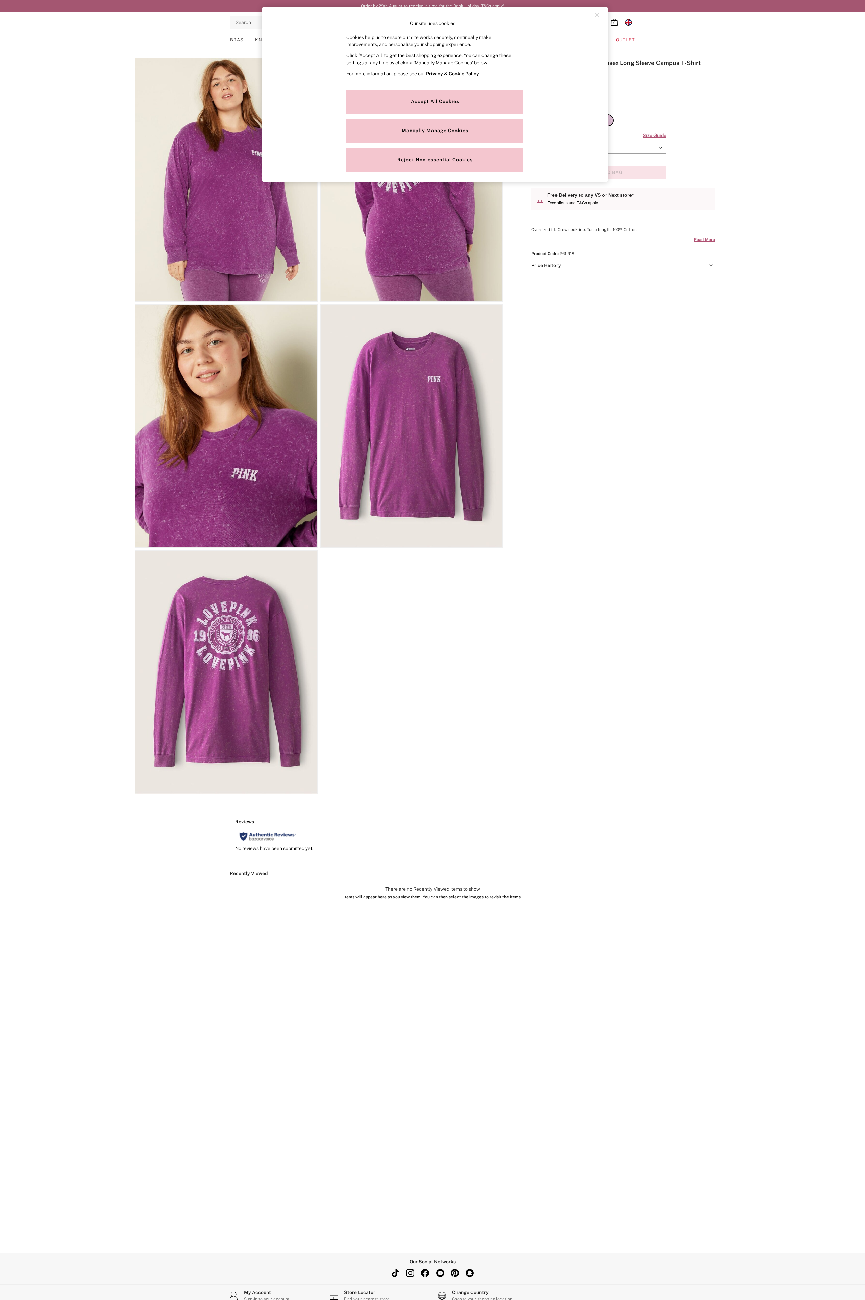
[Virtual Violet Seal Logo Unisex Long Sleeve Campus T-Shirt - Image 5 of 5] (226, 672)
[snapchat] (469, 1273)
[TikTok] (395, 1273)
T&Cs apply (587, 202)
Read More (704, 239)
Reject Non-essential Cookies (435, 159)
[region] (435, 94)
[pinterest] (454, 1273)
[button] (623, 265)
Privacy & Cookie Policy (452, 73)
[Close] (597, 14)
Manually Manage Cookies (435, 130)
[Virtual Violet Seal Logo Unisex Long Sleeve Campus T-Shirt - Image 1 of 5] (226, 179)
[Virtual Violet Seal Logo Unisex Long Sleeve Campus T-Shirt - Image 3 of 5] (226, 426)
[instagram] (410, 1273)
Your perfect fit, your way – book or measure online (432, 6)
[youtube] (439, 1273)
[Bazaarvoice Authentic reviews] (268, 836)
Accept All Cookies (435, 101)
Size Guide (654, 135)
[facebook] (425, 1273)
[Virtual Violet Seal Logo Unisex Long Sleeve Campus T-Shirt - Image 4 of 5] (411, 426)
